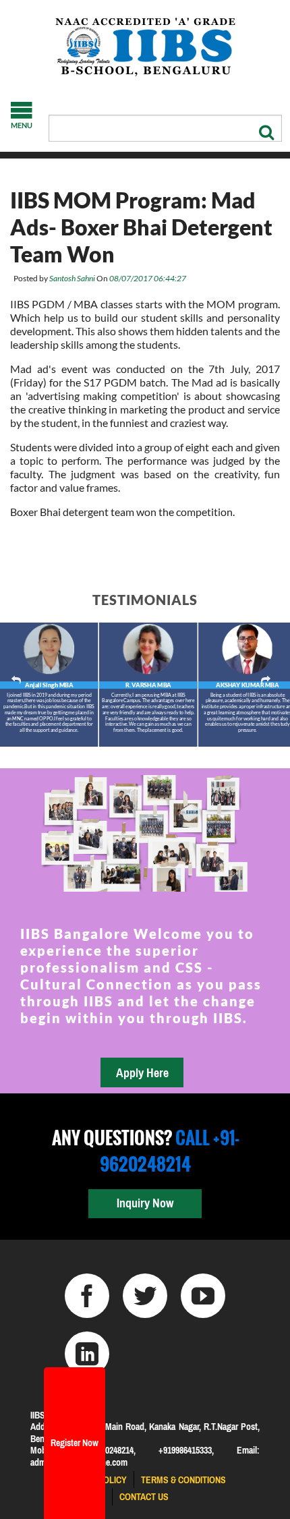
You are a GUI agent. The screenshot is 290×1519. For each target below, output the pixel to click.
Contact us (144, 1496)
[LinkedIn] (87, 1353)
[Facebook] (87, 1295)
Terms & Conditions (183, 1479)
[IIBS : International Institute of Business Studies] (145, 47)
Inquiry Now (145, 1203)
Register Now (74, 1442)
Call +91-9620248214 (169, 1150)
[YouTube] (203, 1295)
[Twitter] (145, 1295)
